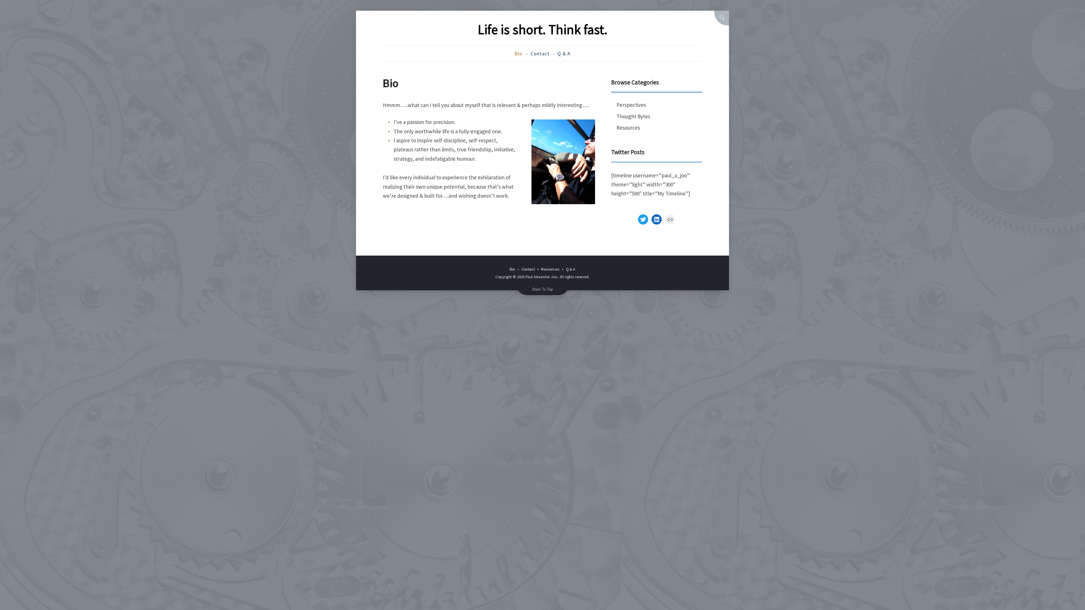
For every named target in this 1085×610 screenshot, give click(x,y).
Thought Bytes (633, 116)
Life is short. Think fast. (542, 29)
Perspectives (631, 104)
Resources (628, 127)
